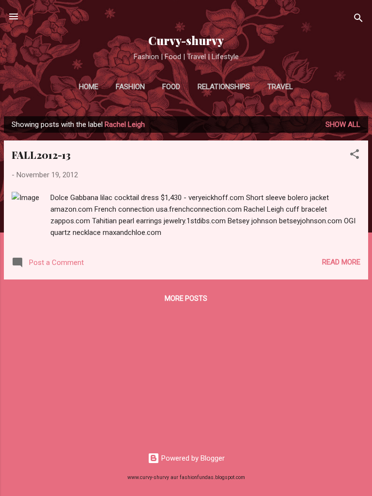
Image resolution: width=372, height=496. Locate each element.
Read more (341, 262)
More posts (186, 298)
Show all (343, 124)
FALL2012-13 (41, 154)
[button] (354, 155)
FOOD (171, 86)
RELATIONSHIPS (224, 86)
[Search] (358, 19)
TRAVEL (280, 86)
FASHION (130, 86)
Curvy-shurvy (186, 40)
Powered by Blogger (192, 458)
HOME (88, 86)
